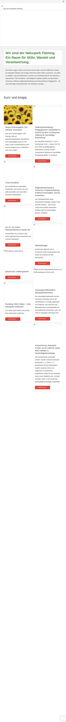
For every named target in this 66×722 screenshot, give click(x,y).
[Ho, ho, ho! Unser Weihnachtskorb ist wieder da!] (18, 226)
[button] (63, 1)
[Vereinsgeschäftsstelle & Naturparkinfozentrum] (48, 295)
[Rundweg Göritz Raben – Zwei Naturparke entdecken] (18, 302)
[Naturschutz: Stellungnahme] (18, 265)
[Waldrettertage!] (48, 245)
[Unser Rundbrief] (18, 182)
